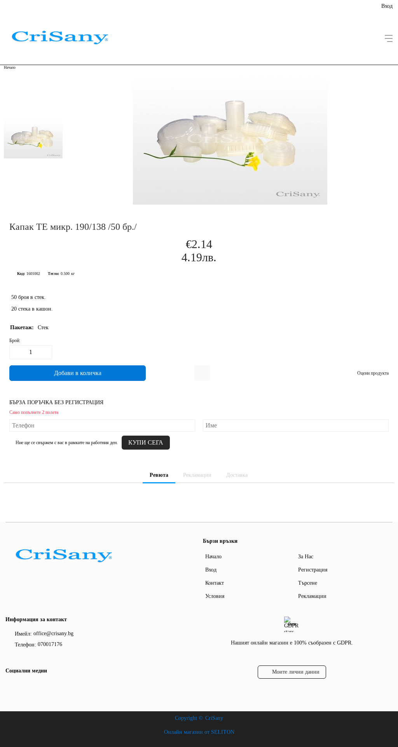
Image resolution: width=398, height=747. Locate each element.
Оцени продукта (373, 373)
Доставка (237, 475)
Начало (10, 67)
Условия (214, 596)
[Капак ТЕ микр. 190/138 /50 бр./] (230, 203)
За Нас (305, 556)
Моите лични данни (295, 672)
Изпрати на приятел (202, 373)
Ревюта (159, 475)
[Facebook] (10, 687)
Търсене (307, 583)
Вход (387, 6)
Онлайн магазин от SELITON (199, 732)
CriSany (214, 718)
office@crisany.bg (53, 633)
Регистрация (312, 570)
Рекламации (197, 475)
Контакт (214, 583)
